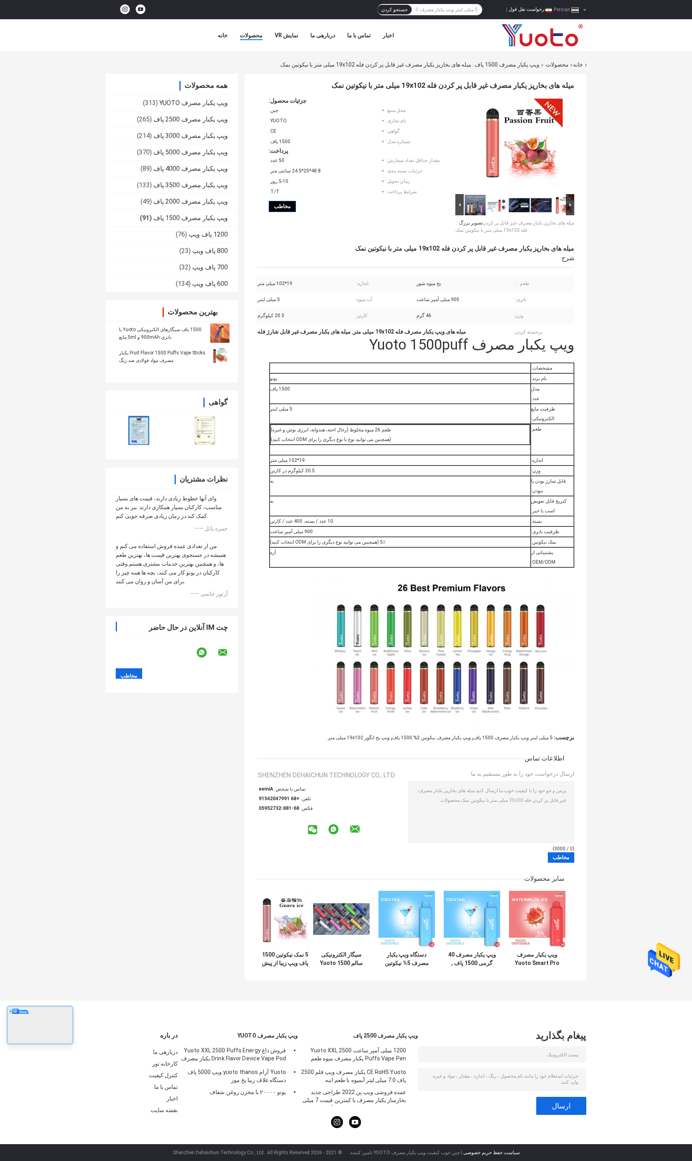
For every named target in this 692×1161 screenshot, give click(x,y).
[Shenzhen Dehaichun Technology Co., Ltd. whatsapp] (207, 652)
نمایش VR (286, 35)
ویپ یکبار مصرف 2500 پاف (190, 119)
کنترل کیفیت (163, 1075)
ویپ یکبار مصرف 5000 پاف (190, 152)
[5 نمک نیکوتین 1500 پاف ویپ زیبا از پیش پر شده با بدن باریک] (285, 919)
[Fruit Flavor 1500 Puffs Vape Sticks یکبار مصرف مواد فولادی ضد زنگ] (220, 356)
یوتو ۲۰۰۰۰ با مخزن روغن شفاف (247, 1092)
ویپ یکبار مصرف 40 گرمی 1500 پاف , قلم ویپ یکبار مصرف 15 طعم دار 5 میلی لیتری (472, 959)
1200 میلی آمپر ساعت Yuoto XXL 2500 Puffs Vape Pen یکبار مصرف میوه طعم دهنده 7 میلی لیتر (358, 1055)
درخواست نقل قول (527, 9)
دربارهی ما (322, 35)
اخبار (388, 35)
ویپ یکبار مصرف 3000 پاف (190, 136)
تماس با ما (359, 35)
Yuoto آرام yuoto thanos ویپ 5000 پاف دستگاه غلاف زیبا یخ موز (236, 1076)
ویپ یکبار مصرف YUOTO (193, 103)
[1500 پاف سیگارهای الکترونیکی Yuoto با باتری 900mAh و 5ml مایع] (220, 333)
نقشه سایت (164, 1110)
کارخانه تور (165, 1063)
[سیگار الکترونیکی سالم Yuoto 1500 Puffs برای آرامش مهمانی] (341, 919)
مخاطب (282, 206)
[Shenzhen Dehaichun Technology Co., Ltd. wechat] (312, 830)
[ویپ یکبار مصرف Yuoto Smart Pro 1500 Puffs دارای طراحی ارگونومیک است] (537, 919)
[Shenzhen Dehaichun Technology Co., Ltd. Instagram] (125, 9)
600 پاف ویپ (210, 283)
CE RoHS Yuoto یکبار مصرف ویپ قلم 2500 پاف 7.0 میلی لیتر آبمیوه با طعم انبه (353, 1076)
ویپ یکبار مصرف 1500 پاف (507, 64)
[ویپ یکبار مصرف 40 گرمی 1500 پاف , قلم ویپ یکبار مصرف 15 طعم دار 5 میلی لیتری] (472, 919)
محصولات (251, 35)
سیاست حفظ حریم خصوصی (491, 1152)
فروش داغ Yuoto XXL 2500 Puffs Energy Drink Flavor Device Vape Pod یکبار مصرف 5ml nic (233, 1055)
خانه (223, 35)
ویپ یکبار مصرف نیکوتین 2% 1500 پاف (431, 737)
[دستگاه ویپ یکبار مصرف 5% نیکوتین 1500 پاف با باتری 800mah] (406, 919)
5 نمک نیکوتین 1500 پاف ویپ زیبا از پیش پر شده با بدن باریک (285, 959)
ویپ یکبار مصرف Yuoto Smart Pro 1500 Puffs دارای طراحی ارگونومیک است (537, 959)
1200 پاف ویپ (208, 234)
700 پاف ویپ (210, 267)
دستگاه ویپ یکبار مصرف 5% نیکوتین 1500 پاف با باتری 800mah (407, 959)
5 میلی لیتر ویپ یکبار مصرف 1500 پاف (513, 737)
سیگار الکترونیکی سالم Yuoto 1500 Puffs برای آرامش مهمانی (341, 959)
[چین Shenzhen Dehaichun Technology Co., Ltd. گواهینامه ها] (139, 430)
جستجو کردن (394, 9)
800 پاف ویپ (210, 251)
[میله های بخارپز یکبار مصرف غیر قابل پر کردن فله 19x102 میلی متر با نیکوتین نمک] (518, 145)
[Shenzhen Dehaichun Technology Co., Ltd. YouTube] (140, 9)
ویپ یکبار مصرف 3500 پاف (190, 185)
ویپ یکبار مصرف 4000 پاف (190, 168)
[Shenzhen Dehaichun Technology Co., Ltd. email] (228, 652)
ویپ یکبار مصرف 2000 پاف (190, 201)
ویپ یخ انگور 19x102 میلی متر (359, 737)
